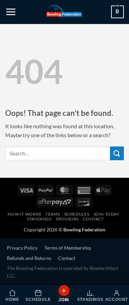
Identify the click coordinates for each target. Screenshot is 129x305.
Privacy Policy (22, 248)
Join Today (107, 214)
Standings (39, 218)
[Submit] (117, 153)
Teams (52, 214)
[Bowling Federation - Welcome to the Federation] (64, 12)
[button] (11, 12)
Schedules (76, 214)
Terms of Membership (67, 248)
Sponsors (67, 218)
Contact (93, 218)
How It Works (24, 214)
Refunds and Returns (29, 258)
